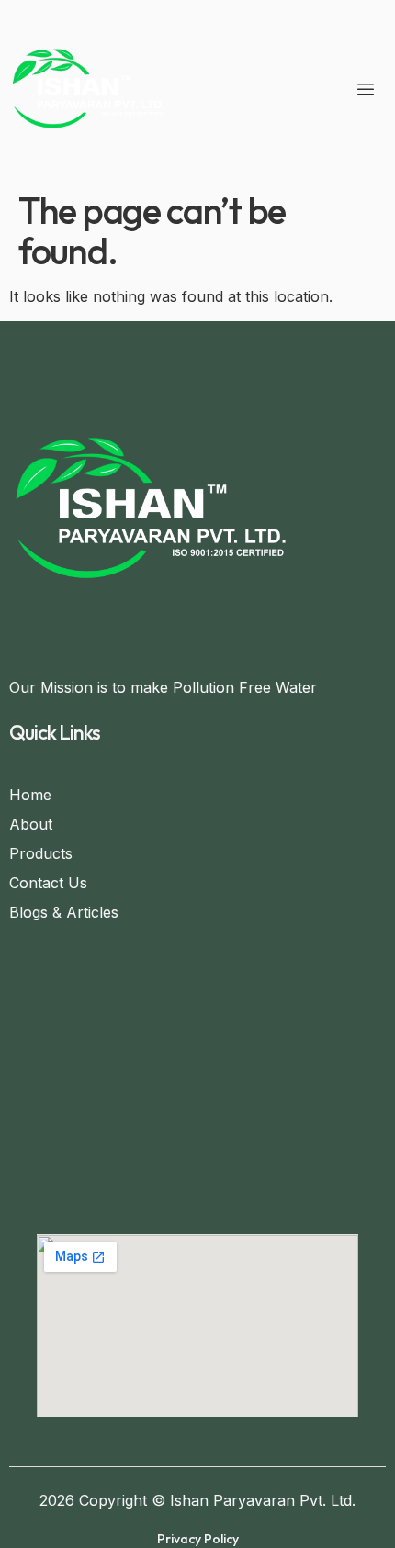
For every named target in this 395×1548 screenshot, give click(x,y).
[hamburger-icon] (365, 91)
